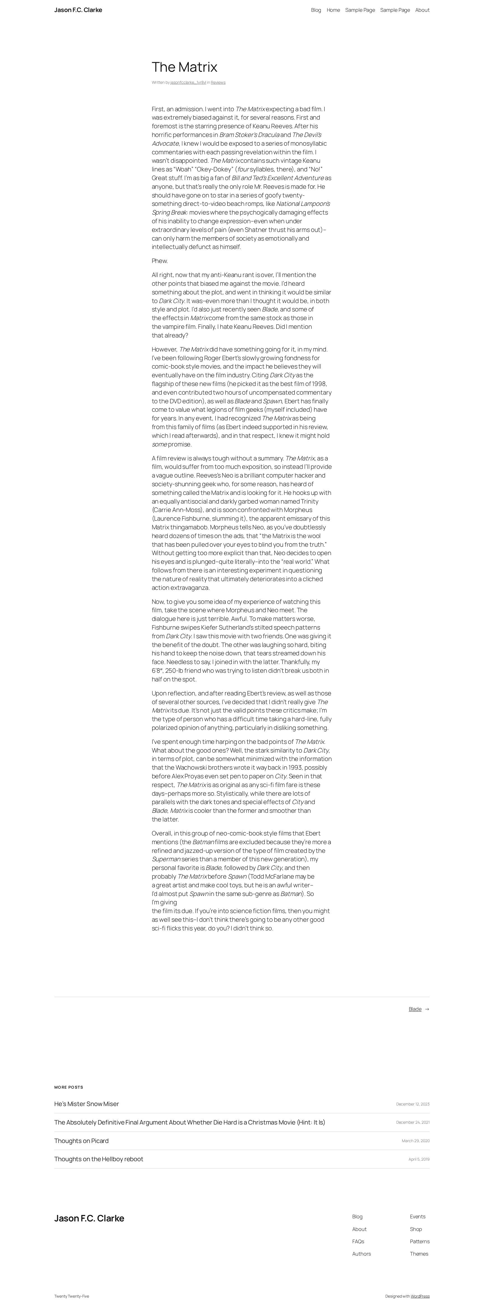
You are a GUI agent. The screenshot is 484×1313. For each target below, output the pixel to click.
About (422, 9)
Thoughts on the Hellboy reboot (98, 1159)
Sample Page (360, 9)
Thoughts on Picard (81, 1140)
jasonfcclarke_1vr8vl (188, 82)
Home (333, 9)
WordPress (420, 1296)
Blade (415, 1008)
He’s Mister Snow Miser (86, 1103)
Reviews (218, 82)
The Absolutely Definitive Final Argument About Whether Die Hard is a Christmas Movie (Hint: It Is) (189, 1122)
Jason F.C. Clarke (78, 10)
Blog (316, 9)
